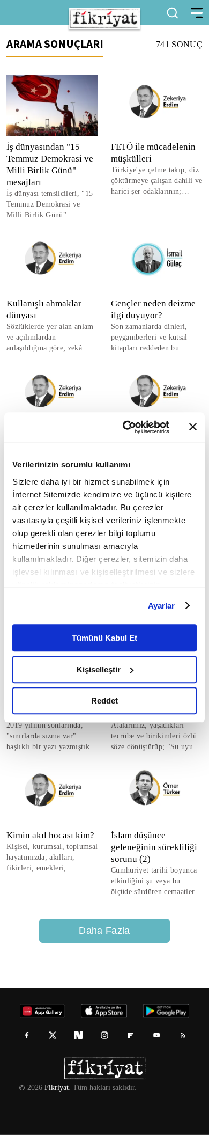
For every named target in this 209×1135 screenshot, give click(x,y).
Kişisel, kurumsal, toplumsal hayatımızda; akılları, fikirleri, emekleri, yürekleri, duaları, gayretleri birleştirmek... (48, 858)
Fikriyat (56, 1088)
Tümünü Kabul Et (104, 637)
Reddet (104, 700)
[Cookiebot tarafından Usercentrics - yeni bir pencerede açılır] (126, 427)
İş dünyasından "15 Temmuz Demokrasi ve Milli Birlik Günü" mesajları (50, 164)
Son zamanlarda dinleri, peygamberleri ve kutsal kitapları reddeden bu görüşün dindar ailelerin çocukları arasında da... (151, 338)
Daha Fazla (104, 930)
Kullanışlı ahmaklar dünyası (44, 309)
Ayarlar (161, 605)
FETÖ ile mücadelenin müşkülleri (153, 153)
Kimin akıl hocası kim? (49, 835)
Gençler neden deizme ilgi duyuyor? (155, 309)
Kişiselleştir (99, 669)
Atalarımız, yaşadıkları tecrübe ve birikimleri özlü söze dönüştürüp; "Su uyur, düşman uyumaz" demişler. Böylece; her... (157, 736)
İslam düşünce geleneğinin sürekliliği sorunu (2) (154, 847)
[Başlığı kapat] (193, 427)
